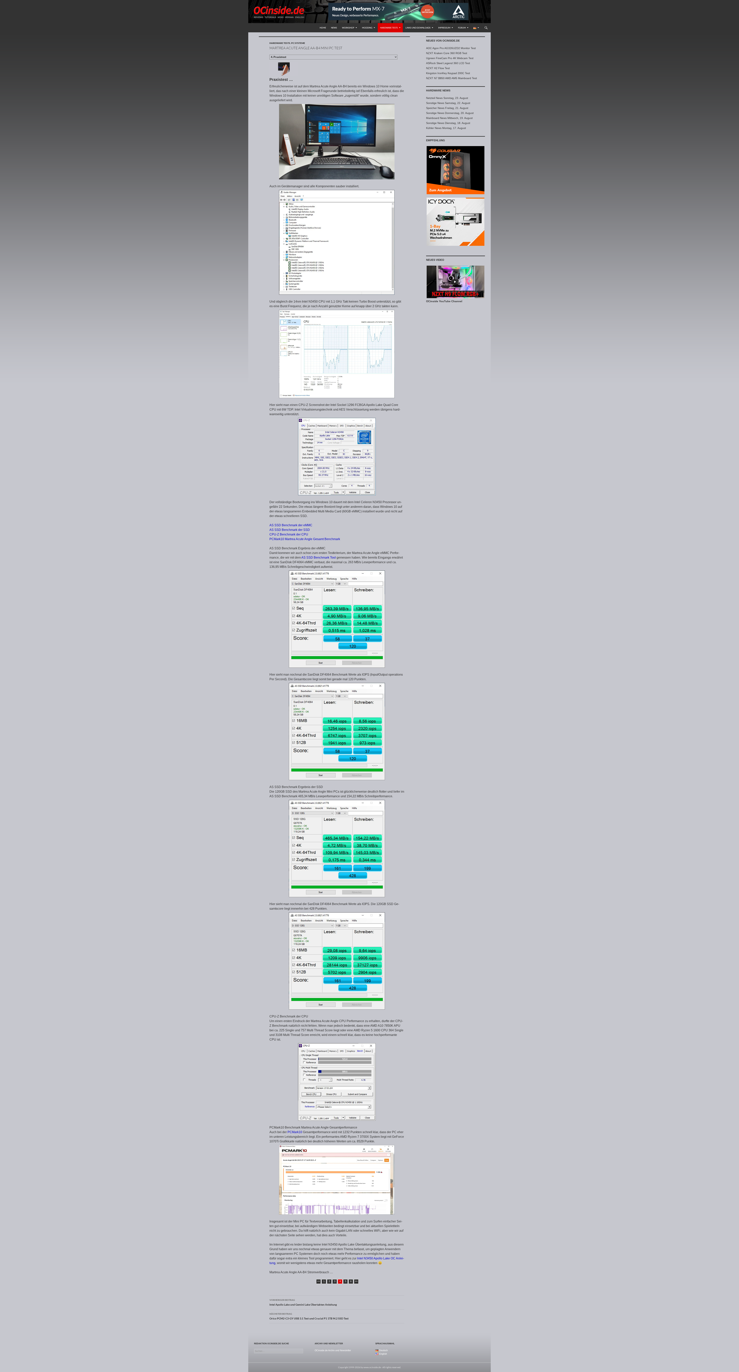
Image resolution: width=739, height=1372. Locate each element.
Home (323, 27)
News (334, 27)
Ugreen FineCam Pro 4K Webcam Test (449, 58)
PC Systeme (298, 43)
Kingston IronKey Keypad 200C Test (448, 73)
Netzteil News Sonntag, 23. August (447, 98)
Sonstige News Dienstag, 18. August (448, 123)
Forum (462, 27)
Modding (367, 27)
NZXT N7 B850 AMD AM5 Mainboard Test (451, 78)
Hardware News (438, 90)
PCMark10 (295, 1132)
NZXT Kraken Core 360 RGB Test (446, 53)
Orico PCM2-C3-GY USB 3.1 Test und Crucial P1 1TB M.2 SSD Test (309, 1316)
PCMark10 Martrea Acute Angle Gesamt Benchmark (304, 539)
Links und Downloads (418, 27)
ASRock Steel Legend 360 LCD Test (448, 63)
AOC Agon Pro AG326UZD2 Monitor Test (451, 48)
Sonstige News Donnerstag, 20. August (450, 113)
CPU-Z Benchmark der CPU (288, 534)
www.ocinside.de (372, 1367)
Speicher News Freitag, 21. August (447, 108)
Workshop (348, 27)
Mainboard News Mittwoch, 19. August (449, 118)
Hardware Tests (389, 27)
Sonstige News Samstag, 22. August (448, 103)
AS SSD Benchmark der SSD (289, 529)
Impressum (444, 27)
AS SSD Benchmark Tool (318, 557)
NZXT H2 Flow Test (438, 68)
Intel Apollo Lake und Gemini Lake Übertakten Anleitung (303, 1302)
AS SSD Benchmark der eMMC (290, 525)
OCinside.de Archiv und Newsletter (333, 1350)
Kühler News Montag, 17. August (446, 128)
